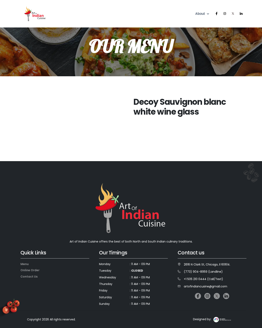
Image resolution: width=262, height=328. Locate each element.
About (202, 13)
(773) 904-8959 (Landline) (203, 272)
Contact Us (29, 276)
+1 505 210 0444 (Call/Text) (203, 279)
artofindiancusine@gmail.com (205, 286)
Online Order (30, 270)
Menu (24, 264)
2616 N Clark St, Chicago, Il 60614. (207, 264)
